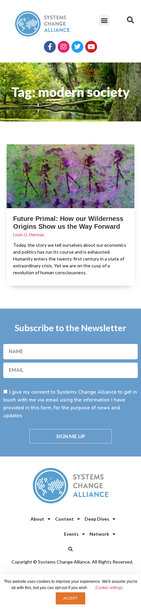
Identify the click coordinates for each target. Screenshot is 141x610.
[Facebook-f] (50, 47)
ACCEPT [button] (70, 598)
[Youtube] (91, 47)
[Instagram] (64, 47)
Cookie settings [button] (109, 587)
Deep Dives (97, 519)
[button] (104, 20)
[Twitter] (77, 47)
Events (71, 534)
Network (99, 534)
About (37, 519)
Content (64, 519)
